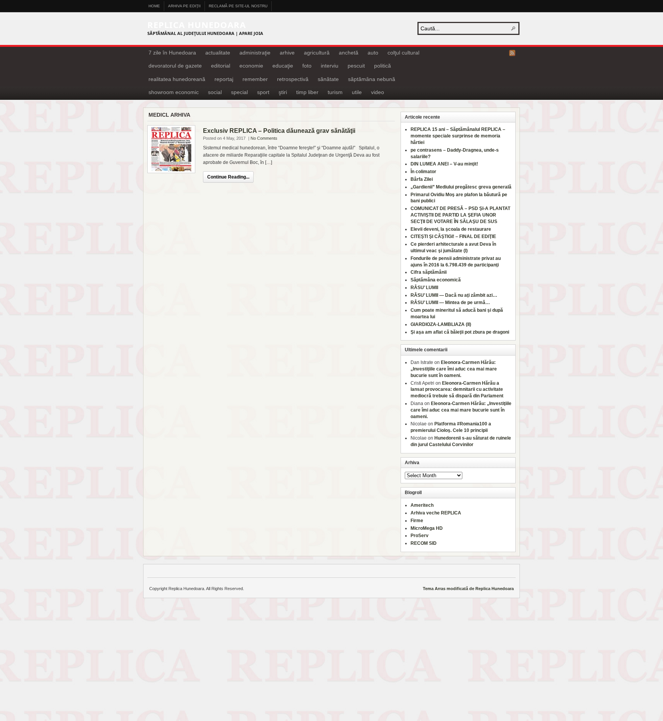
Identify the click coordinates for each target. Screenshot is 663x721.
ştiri (283, 92)
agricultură (317, 53)
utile (357, 92)
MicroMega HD (427, 528)
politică (382, 66)
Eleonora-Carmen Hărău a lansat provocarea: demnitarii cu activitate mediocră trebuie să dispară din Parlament (457, 389)
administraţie (254, 53)
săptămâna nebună (371, 79)
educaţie (282, 66)
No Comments (264, 138)
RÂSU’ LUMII (424, 287)
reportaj (223, 79)
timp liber (307, 92)
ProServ (420, 535)
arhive (287, 53)
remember (255, 79)
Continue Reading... (228, 177)
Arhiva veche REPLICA (436, 513)
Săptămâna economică (436, 280)
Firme (417, 520)
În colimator (423, 171)
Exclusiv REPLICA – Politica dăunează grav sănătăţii (279, 130)
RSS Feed (512, 53)
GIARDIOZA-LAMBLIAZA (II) (441, 324)
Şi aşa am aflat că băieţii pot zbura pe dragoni (460, 332)
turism (335, 92)
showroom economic (173, 92)
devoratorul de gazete (175, 66)
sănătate (328, 79)
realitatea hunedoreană (176, 79)
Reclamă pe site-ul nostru (238, 6)
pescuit (356, 66)
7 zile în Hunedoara (172, 53)
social (215, 92)
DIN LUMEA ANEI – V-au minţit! (444, 164)
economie (251, 66)
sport (263, 92)
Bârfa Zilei (422, 179)
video (377, 92)
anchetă (348, 53)
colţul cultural (403, 53)
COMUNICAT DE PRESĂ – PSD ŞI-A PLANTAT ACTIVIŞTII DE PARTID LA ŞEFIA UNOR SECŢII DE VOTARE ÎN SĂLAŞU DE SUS (460, 215)
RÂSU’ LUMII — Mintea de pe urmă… (450, 302)
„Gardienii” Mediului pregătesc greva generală (461, 187)
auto (373, 53)
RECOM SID (424, 543)
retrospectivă (292, 79)
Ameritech (422, 505)
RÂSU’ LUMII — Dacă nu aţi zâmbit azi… (454, 295)
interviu (329, 66)
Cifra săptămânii (429, 272)
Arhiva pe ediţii (184, 6)
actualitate (217, 53)
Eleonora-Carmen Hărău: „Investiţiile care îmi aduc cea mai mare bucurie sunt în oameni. (454, 369)
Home (154, 6)
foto (307, 66)
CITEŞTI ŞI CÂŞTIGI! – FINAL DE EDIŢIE (453, 236)
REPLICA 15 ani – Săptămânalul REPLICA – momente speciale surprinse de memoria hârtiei (458, 136)
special (239, 92)
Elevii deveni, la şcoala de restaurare (451, 229)
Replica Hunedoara (196, 24)
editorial (220, 66)
